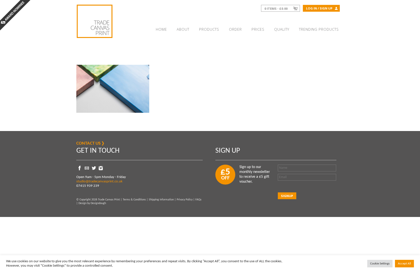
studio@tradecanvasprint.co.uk (99, 181)
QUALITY (281, 29)
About (183, 29)
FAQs (198, 199)
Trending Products (319, 29)
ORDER (235, 29)
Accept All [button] (404, 263)
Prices (258, 29)
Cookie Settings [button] (380, 263)
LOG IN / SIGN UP (319, 8)
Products (209, 29)
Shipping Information (161, 199)
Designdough (98, 203)
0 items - (276, 8)
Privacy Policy (184, 199)
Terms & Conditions (134, 199)
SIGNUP (287, 196)
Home (161, 29)
